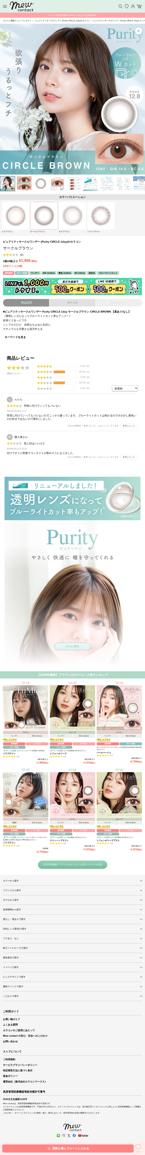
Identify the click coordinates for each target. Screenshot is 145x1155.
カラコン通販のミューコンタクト (17, 21)
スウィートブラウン (59, 840)
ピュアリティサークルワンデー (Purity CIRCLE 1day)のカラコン (62, 21)
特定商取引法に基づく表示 (17, 1070)
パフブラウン (9, 753)
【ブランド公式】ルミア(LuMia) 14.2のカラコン (68, 751)
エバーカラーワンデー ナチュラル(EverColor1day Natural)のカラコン (119, 748)
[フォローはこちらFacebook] (74, 1135)
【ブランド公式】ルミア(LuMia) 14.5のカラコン (115, 837)
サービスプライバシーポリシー (20, 1065)
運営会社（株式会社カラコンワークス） (25, 1081)
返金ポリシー (10, 1076)
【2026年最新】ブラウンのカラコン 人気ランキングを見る (72, 864)
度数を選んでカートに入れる (70, 1148)
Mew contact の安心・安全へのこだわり (25, 1035)
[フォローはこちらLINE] (58, 1135)
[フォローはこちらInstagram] (63, 1135)
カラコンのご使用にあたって (19, 1030)
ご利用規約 (9, 1059)
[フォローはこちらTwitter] (68, 1135)
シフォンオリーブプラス (108, 840)
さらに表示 (72, 646)
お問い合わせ (10, 1041)
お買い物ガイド (11, 1019)
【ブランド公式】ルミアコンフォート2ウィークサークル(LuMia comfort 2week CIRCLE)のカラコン (24, 838)
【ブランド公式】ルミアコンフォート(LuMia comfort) (23, 751)
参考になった (129, 426)
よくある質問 (10, 1024)
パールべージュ (104, 752)
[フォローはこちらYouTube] (83, 1135)
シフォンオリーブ (58, 753)
